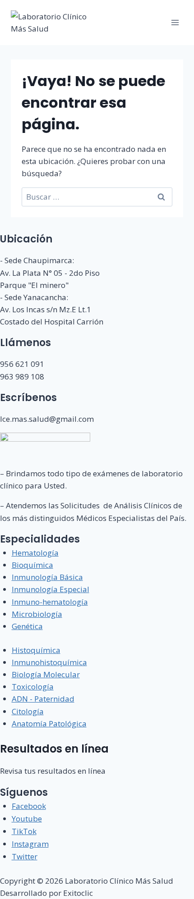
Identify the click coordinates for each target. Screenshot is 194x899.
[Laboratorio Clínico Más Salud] (54, 22)
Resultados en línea (54, 748)
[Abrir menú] (174, 22)
